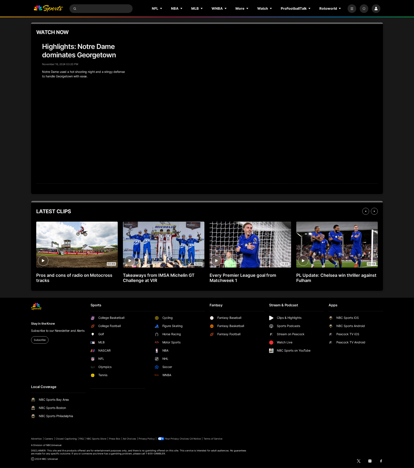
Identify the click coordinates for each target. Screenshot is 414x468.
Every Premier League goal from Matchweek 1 (243, 278)
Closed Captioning (66, 438)
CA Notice (195, 438)
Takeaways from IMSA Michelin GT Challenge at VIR (158, 278)
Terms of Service (213, 438)
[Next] (374, 211)
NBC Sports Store (96, 438)
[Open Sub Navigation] (161, 8)
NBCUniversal (54, 445)
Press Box (115, 438)
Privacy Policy (147, 438)
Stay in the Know (43, 323)
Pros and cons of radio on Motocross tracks (74, 278)
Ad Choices (129, 438)
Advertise (36, 438)
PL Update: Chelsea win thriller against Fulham (336, 278)
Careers (48, 438)
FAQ (81, 438)
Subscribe (40, 339)
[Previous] (365, 211)
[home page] (48, 9)
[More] (352, 8)
